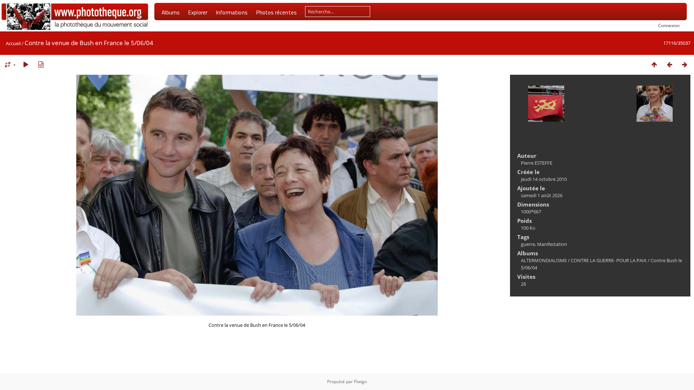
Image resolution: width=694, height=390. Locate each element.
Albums (171, 12)
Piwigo (360, 381)
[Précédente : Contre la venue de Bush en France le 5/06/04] (669, 64)
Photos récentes (276, 12)
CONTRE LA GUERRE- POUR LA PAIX (609, 260)
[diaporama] (25, 64)
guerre (528, 244)
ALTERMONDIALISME (544, 260)
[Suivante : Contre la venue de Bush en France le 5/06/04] (684, 64)
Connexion (669, 25)
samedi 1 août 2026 (541, 195)
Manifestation (552, 244)
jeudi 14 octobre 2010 (544, 179)
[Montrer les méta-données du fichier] (40, 64)
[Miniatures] (654, 64)
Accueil (13, 43)
